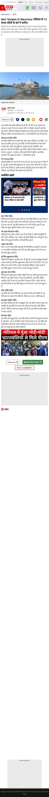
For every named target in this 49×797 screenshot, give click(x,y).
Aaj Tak (31, 2)
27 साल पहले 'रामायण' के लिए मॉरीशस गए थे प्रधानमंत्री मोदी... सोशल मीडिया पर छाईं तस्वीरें (15, 197)
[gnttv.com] (3, 108)
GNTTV (20, 2)
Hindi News (5, 14)
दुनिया (14, 14)
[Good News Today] (9, 9)
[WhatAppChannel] (28, 8)
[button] (19, 210)
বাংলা (26, 2)
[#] (28, 120)
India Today (38, 2)
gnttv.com (11, 108)
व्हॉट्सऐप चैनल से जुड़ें (31, 362)
